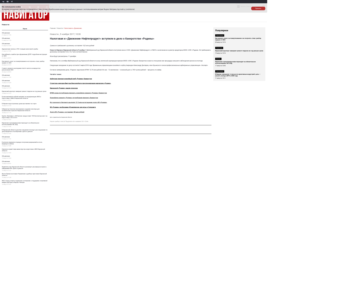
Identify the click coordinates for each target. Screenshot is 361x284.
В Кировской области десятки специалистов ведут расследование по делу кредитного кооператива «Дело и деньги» (24, 130)
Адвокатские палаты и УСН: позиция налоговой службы (20, 49)
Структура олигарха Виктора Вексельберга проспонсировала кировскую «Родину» (80, 83)
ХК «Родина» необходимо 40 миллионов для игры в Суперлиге (73, 107)
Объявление (6, 33)
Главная (52, 28)
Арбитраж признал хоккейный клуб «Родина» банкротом (71, 79)
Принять (258, 8)
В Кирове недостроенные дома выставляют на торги (19, 103)
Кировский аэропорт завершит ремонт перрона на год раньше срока (24, 91)
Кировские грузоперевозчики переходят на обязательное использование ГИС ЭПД (235, 62)
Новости (5, 25)
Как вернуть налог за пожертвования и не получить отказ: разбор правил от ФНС (238, 39)
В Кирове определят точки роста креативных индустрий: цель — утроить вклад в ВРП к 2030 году (237, 75)
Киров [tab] (25, 29)
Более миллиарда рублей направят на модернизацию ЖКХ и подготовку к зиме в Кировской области (21, 97)
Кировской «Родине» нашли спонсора (64, 88)
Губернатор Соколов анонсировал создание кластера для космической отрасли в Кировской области (20, 109)
